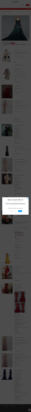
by (15, 215)
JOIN (20, 211)
